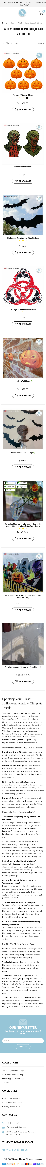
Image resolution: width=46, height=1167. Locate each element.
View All (5, 1083)
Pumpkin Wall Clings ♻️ (22, 381)
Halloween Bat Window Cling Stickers (23, 239)
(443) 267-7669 (12, 1123)
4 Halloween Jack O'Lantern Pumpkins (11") (23, 667)
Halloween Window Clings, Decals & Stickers (26, 23)
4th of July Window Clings (13, 1071)
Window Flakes (18, 1159)
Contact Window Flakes (12, 1103)
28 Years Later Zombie (23, 167)
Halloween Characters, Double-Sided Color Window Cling (23, 596)
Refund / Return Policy (11, 1107)
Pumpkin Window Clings (23, 96)
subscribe (23, 1047)
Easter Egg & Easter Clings (13, 1079)
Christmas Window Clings (13, 1075)
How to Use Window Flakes (13, 1099)
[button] (3, 13)
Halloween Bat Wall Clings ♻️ (23, 453)
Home (4, 23)
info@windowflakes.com (16, 1127)
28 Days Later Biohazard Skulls (23, 310)
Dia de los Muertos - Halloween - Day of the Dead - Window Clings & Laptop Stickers (22, 526)
